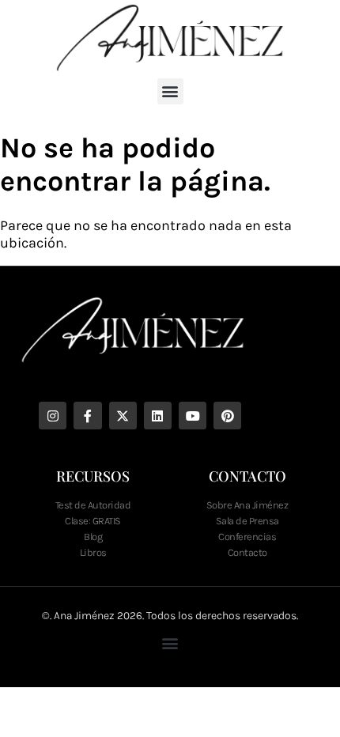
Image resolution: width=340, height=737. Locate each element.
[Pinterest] (227, 415)
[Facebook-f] (87, 415)
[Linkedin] (158, 415)
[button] (170, 91)
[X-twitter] (123, 415)
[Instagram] (52, 415)
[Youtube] (192, 415)
